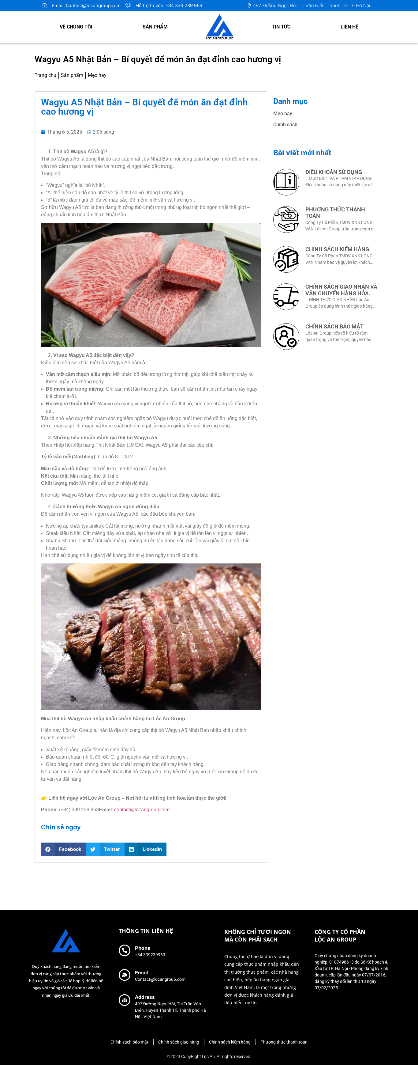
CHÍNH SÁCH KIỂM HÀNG (337, 249)
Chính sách (285, 124)
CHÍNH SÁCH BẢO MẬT (334, 326)
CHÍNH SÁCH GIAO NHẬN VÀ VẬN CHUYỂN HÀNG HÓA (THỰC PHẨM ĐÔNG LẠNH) (341, 293)
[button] (63, 849)
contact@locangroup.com (142, 809)
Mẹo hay (282, 113)
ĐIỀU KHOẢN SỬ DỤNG (333, 172)
